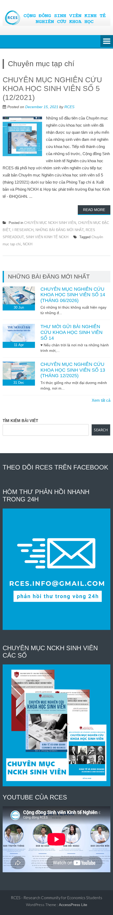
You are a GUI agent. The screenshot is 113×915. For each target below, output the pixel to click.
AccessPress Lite (73, 905)
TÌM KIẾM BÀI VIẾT (20, 420)
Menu (106, 41)
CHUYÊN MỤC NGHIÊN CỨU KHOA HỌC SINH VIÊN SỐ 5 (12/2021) (52, 89)
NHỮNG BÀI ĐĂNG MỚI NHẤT (59, 230)
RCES (69, 107)
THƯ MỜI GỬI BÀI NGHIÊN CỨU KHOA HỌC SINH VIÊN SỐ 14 (71, 332)
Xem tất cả (101, 400)
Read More (94, 210)
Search (101, 429)
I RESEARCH (22, 230)
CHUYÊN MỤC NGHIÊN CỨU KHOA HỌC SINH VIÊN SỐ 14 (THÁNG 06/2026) (72, 294)
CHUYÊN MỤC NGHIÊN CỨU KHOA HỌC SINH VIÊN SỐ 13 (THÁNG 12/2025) (72, 370)
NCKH (27, 244)
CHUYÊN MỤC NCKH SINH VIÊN (50, 223)
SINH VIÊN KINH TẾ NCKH (47, 237)
